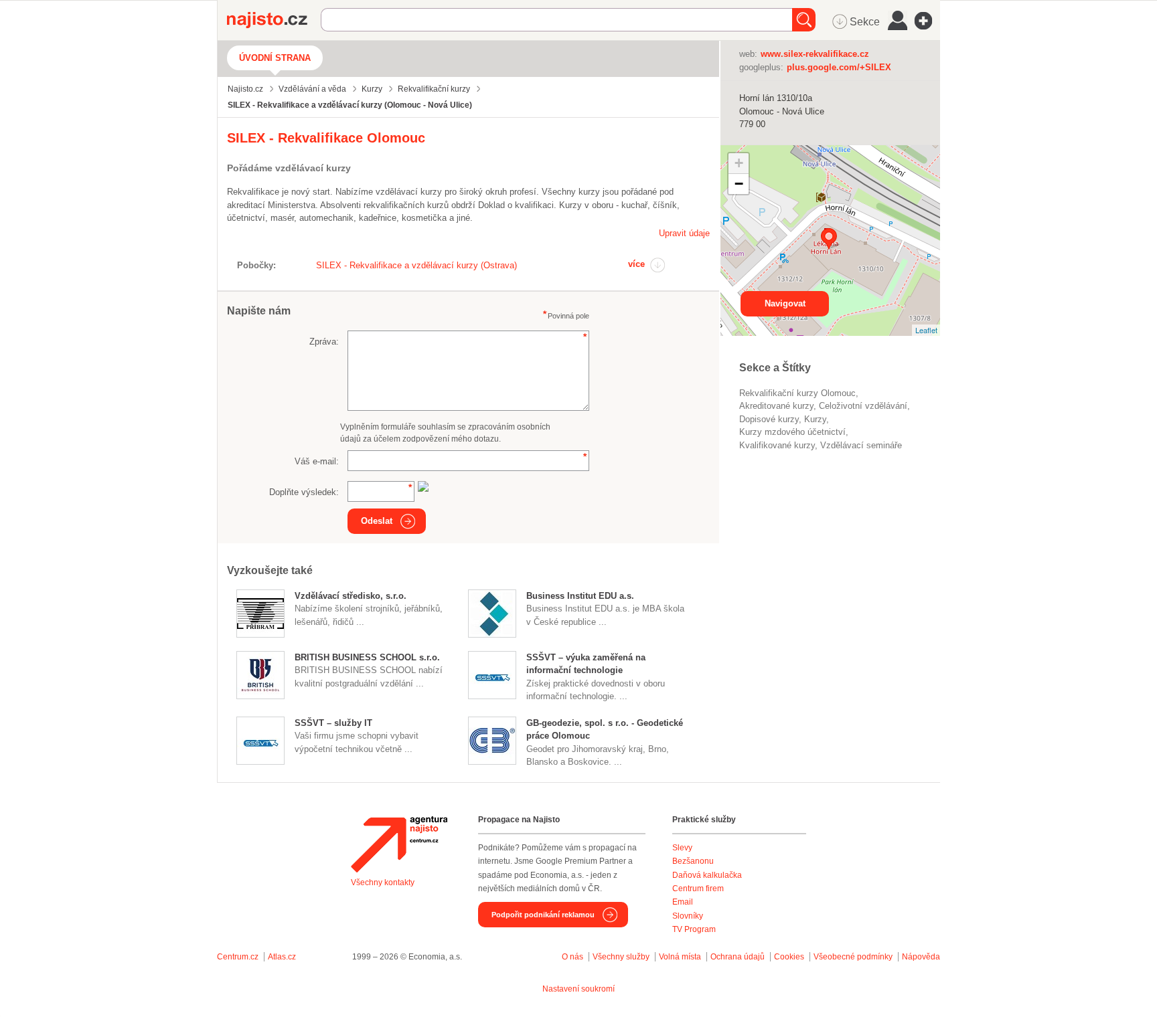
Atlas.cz (282, 956)
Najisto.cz (274, 20)
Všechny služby (622, 956)
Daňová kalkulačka (707, 875)
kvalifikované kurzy (777, 445)
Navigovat (785, 303)
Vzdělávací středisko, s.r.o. (350, 596)
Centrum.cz (237, 956)
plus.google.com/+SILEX (839, 67)
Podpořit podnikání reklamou (543, 915)
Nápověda (921, 956)
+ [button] (739, 163)
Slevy (682, 847)
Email (682, 902)
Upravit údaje (684, 233)
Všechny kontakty (382, 882)
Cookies (789, 956)
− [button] (739, 183)
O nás (572, 956)
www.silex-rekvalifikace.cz (815, 54)
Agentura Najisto (399, 844)
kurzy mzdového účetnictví (792, 432)
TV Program (694, 929)
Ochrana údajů (737, 956)
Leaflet (926, 329)
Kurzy (815, 419)
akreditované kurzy (776, 406)
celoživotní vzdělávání (863, 406)
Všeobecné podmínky (853, 956)
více (636, 264)
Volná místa (680, 956)
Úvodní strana (275, 58)
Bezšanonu (693, 861)
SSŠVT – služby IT (333, 723)
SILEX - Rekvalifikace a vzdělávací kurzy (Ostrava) (416, 265)
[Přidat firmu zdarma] (927, 21)
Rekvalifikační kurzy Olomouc (797, 393)
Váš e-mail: (317, 461)
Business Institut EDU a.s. (580, 596)
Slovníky (687, 916)
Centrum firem (698, 888)
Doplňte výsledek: (304, 492)
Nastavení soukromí (578, 989)
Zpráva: (324, 342)
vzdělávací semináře (861, 445)
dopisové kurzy (769, 419)
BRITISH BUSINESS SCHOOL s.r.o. (367, 657)
